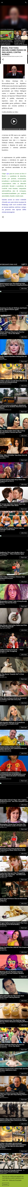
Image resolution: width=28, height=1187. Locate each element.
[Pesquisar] (26, 2)
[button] (3, 60)
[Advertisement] (14, 248)
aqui (7, 173)
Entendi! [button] (5, 1184)
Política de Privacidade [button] (15, 1180)
